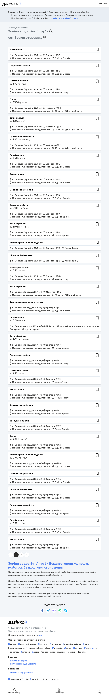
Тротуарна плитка (19, 267)
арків (35, 652)
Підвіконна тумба (19, 80)
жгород (25, 652)
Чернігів (81, 652)
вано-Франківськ (72, 644)
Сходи (13, 99)
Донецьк (31, 644)
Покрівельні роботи (20, 65)
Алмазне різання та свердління (26, 242)
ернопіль (13, 652)
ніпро (21, 644)
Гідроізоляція (17, 155)
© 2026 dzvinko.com (18, 628)
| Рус (102, 4)
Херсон (44, 652)
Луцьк (40, 648)
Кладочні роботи (19, 205)
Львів (47, 648)
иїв (85, 644)
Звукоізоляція (17, 118)
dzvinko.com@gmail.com (21, 672)
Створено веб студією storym (25, 635)
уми (94, 648)
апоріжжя (55, 644)
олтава (77, 648)
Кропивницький (16, 648)
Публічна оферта (18, 661)
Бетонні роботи (18, 223)
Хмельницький (57, 652)
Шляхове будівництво (21, 255)
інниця (12, 644)
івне (87, 648)
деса (67, 648)
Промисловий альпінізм (22, 136)
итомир (43, 644)
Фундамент (16, 49)
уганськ (30, 648)
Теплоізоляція (17, 174)
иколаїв (57, 648)
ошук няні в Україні (18, 679)
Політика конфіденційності (23, 664)
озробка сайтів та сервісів (44, 679)
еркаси (71, 652)
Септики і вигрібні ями (21, 189)
